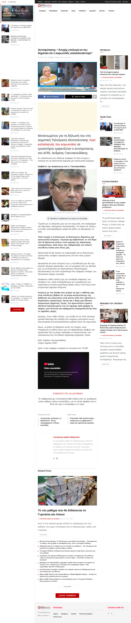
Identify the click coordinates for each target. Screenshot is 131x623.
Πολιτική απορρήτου (86, 614)
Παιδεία (51, 57)
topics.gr (46, 615)
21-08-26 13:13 (65, 518)
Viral (59, 1)
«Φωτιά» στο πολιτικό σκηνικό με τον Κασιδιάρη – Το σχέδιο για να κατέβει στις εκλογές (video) (21, 298)
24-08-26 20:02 (107, 213)
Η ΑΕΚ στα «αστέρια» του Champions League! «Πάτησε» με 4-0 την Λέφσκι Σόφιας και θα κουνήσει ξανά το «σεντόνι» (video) (22, 176)
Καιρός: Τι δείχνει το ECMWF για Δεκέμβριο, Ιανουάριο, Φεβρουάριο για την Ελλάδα (22, 285)
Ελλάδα (104, 67)
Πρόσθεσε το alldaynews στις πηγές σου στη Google (68, 218)
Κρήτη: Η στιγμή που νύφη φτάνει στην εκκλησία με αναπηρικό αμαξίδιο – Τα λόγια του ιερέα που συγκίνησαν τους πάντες (120, 252)
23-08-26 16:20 (121, 293)
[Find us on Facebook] (108, 613)
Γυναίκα (82, 1)
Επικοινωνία (57, 617)
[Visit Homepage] (45, 5)
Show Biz (54, 1)
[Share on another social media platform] (94, 97)
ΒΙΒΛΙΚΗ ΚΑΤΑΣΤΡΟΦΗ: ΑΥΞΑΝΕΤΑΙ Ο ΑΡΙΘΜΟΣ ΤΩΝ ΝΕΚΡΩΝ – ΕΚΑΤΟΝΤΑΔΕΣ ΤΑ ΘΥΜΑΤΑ (121, 144)
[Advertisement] (17, 62)
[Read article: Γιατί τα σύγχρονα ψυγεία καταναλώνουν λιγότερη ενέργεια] (114, 62)
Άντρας (77, 1)
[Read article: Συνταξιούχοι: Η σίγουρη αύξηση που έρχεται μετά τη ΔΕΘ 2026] (106, 126)
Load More (17, 309)
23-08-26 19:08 (121, 266)
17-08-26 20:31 (105, 80)
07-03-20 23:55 (42, 57)
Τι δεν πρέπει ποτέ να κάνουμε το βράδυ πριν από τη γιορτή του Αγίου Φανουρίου (21, 190)
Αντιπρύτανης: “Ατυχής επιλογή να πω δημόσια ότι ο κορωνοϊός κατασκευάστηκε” (16, 13)
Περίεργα (64, 1)
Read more (44, 534)
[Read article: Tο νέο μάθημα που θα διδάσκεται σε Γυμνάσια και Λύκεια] (67, 491)
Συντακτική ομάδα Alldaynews (66, 437)
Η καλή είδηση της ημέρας (113, 195)
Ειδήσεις (40, 1)
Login (126, 1)
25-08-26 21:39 (105, 338)
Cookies (73, 614)
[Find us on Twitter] (112, 613)
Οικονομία (47, 1)
